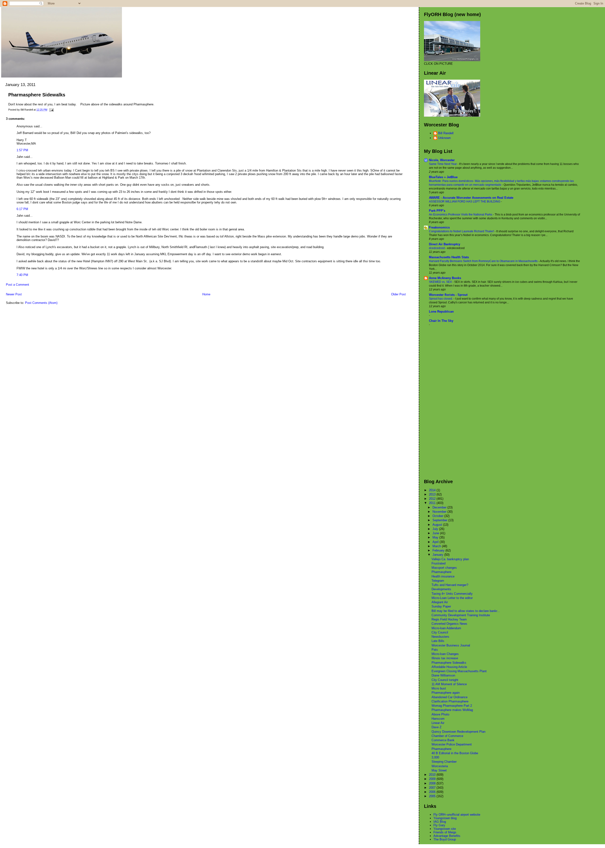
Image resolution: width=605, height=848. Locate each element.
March (437, 546)
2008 (432, 783)
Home (206, 294)
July (435, 529)
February (438, 550)
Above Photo (440, 714)
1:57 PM (22, 150)
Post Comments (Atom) (41, 303)
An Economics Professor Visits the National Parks (461, 214)
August (437, 524)
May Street (439, 770)
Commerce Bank (443, 740)
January (438, 554)
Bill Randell (446, 133)
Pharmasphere (441, 572)
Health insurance (443, 576)
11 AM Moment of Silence (449, 684)
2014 (432, 490)
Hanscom (438, 718)
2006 (432, 792)
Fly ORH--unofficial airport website (456, 814)
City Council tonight (445, 680)
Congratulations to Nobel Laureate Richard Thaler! (462, 231)
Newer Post (14, 294)
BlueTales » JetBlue (443, 177)
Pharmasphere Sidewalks (36, 94)
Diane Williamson (443, 675)
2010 (432, 774)
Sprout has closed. (441, 298)
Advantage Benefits (446, 836)
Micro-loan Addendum (446, 628)
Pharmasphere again (446, 692)
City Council (440, 632)
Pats (435, 649)
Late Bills (438, 641)
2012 (432, 498)
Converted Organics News (449, 623)
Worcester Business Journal (451, 645)
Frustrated (438, 563)
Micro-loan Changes (445, 654)
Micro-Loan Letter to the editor (452, 598)
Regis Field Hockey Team (449, 619)
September (440, 520)
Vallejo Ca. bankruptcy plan (450, 559)
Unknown (444, 138)
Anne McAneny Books (445, 278)
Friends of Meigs (444, 832)
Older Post (398, 294)
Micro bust (439, 688)
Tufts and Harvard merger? (450, 585)
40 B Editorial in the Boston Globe (455, 753)
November (439, 511)
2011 (432, 503)
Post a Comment (17, 284)
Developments (441, 589)
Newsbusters (440, 636)
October (438, 516)
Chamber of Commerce (447, 736)
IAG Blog (439, 821)
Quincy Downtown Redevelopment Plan (458, 731)
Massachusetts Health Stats (449, 257)
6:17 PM (22, 209)
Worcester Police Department (452, 744)
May (435, 537)
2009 (432, 779)
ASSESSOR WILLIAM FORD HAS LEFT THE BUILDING (465, 201)
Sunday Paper (441, 606)
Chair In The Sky (441, 321)
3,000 (435, 757)
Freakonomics (439, 227)
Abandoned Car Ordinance (449, 697)
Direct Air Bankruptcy (444, 244)
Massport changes (444, 567)
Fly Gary (439, 825)
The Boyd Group (444, 839)
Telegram (438, 580)
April (436, 542)
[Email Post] (51, 109)
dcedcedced (437, 248)
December (439, 507)
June (436, 533)
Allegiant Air (440, 602)
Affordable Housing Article (449, 667)
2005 (432, 796)
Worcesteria (440, 766)
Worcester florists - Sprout (448, 295)
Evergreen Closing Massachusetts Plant (459, 671)
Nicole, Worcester (442, 160)
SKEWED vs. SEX (441, 282)
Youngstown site (444, 829)
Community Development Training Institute (461, 615)
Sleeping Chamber (444, 761)
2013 (432, 494)
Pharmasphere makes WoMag (452, 710)
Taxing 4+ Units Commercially (452, 593)
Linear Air (438, 723)
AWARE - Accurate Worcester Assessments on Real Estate (471, 197)
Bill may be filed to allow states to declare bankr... (466, 611)
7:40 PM (22, 275)
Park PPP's (437, 210)
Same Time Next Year (443, 164)
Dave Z (436, 727)
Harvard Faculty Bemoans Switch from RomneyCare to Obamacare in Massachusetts (483, 261)
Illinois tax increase (445, 658)
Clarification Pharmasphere (450, 701)
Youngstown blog (445, 818)
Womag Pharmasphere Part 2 (452, 705)
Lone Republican (441, 311)
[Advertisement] (443, 403)
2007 (432, 787)
